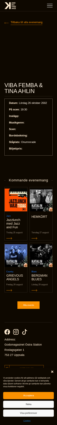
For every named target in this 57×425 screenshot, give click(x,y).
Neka (28, 404)
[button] (52, 371)
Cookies (27, 421)
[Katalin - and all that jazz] (10, 5)
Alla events (28, 305)
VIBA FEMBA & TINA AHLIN (23, 88)
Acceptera (28, 395)
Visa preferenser (28, 413)
